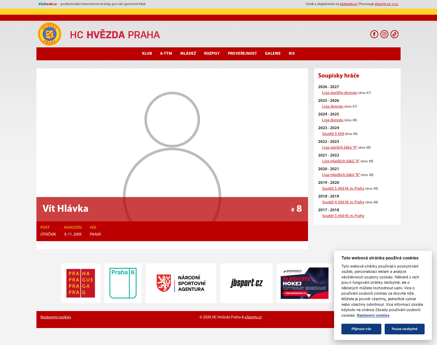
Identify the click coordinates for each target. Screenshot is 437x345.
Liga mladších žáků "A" (341, 161)
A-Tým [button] (166, 54)
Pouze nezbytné (405, 329)
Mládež (188, 54)
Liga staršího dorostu (339, 93)
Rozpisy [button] (212, 54)
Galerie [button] (273, 54)
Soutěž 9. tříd (333, 134)
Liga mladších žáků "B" (341, 175)
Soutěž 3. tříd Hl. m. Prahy (343, 216)
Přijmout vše (361, 329)
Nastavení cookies (55, 317)
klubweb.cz (348, 4)
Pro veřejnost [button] (242, 54)
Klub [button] (147, 54)
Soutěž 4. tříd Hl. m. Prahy (343, 202)
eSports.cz (253, 317)
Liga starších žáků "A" (339, 148)
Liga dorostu (332, 107)
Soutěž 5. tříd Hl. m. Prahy (343, 189)
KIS (292, 54)
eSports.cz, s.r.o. (387, 4)
